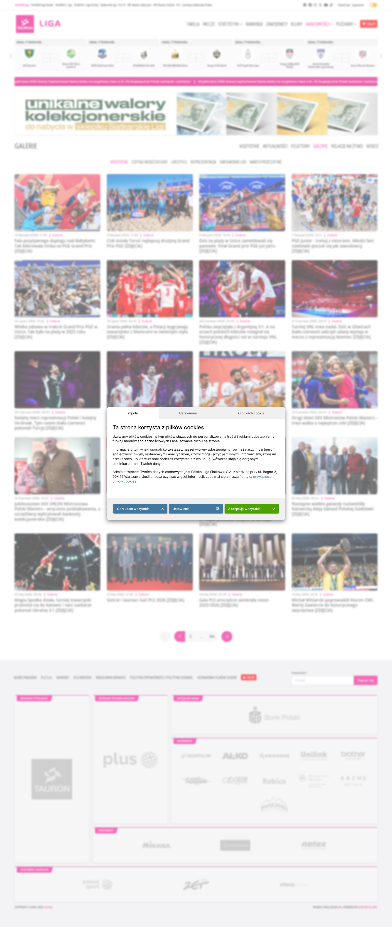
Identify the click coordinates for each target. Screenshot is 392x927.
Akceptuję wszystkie (244, 509)
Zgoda (133, 413)
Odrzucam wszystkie (133, 509)
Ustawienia (188, 413)
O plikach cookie (251, 413)
